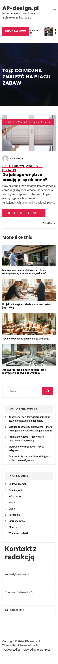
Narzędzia (14, 514)
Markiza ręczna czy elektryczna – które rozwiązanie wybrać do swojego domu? (24, 272)
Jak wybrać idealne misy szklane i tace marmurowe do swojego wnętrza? (24, 371)
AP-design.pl (20, 8)
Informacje (15, 496)
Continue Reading (23, 213)
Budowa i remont (18, 484)
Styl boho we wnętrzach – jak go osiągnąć (25, 338)
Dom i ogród (15, 490)
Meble (12, 508)
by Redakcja (18, 158)
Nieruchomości (17, 521)
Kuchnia (13, 502)
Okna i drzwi (15, 527)
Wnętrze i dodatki (18, 533)
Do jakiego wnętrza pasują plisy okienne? (24, 177)
